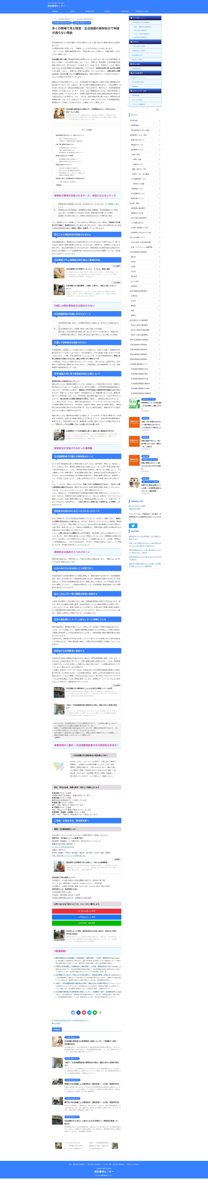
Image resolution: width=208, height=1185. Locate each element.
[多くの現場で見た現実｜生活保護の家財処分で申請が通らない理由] (89, 1012)
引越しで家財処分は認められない (67, 150)
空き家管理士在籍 (137, 82)
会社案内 (107, 11)
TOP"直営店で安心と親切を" (141, 22)
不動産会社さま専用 (138, 51)
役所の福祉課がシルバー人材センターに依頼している (72, 172)
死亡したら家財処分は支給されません (68, 138)
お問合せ (72, 11)
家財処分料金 (90, 11)
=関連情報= (59, 185)
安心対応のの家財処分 (94, 1164)
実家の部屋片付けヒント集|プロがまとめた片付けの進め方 (151, 466)
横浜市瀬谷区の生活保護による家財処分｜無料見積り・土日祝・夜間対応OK (83, 958)
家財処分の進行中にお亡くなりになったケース (70, 161)
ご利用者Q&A (124, 11)
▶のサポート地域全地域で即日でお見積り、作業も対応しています (71, 794)
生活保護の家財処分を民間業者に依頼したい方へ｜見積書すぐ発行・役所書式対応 (85, 992)
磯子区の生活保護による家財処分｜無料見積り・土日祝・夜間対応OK (91, 1102)
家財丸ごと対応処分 (133, 1164)
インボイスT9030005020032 (63, 847)
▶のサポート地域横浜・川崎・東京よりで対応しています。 (68, 803)
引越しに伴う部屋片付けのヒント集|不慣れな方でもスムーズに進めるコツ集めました (151, 424)
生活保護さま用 (137, 55)
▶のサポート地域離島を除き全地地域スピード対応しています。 (70, 799)
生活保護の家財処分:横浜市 (62, 1020)
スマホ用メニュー (139, 18)
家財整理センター (56, 6)
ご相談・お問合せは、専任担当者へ (67, 181)
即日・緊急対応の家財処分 (142, 27)
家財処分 (55, 11)
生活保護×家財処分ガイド (80, 1020)
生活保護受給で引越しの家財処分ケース (69, 159)
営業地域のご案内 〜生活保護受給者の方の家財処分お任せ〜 (70, 178)
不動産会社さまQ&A (142, 11)
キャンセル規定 (137, 100)
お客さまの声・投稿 (139, 91)
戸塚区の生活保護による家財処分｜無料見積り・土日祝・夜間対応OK (81, 966)
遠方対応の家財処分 (140, 37)
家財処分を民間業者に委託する (66, 175)
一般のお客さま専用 (138, 46)
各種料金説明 (136, 68)
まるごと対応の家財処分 (142, 34)
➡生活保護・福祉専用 (86, 923)
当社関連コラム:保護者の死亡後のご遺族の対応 (70, 141)
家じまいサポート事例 (137, 506)
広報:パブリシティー (138, 77)
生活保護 (57, 1023)
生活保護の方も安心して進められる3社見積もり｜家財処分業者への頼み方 (82, 975)
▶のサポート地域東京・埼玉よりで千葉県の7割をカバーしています (71, 808)
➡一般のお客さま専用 (86, 911)
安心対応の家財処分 (140, 30)
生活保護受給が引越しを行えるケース (68, 147)
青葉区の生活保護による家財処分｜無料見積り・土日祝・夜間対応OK (91, 1084)
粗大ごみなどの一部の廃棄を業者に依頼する (70, 170)
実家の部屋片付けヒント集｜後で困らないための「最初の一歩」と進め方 (151, 443)
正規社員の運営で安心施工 (104, 1168)
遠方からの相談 (137, 59)
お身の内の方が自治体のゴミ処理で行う (69, 168)
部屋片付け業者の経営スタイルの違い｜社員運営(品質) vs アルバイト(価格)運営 (151, 488)
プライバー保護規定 (138, 104)
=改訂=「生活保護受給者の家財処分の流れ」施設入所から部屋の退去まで (82, 983)
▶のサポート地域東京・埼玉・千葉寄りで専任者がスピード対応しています (74, 813)
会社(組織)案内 (138, 73)
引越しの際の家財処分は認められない (65, 144)
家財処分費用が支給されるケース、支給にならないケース (70, 135)
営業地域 (135, 86)
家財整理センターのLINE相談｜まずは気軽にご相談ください (151, 405)
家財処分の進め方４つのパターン (64, 164)
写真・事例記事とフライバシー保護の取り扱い (69, 856)
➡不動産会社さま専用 (86, 917)
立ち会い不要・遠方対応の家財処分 (113, 1164)
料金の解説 (136, 64)
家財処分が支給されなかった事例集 (64, 155)
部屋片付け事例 (134, 509)
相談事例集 (135, 95)
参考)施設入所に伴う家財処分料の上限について (70, 152)
